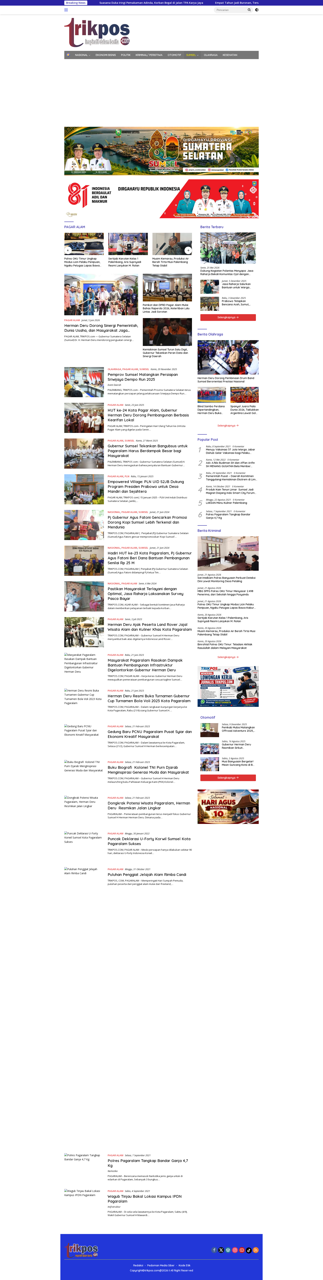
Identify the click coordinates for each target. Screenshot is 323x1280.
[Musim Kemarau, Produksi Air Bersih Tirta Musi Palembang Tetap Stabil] (172, 244)
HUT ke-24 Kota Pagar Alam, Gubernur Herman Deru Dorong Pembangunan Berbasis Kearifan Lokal (148, 415)
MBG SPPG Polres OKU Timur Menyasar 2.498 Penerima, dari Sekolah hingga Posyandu (225, 592)
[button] (249, 10)
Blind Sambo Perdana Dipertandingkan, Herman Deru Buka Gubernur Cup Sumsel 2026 (211, 410)
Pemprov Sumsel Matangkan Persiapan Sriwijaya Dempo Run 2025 (143, 377)
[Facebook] (214, 1250)
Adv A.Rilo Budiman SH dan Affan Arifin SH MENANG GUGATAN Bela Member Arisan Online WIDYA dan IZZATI (230, 464)
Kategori (72, 63)
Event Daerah (114, 385)
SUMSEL (191, 55)
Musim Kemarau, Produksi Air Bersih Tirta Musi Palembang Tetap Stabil (170, 262)
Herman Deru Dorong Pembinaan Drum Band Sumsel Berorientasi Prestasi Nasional (226, 379)
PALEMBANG (132, 63)
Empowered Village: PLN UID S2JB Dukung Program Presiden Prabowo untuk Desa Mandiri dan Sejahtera (146, 486)
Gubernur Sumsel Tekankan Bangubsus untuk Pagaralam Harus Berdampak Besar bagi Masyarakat (148, 451)
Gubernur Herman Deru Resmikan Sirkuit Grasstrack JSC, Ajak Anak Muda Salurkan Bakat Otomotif (238, 746)
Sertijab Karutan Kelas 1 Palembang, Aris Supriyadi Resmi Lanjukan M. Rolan (124, 262)
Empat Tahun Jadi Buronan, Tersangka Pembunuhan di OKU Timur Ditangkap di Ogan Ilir (208, 2)
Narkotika (113, 1171)
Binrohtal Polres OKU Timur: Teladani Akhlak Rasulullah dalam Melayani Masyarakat (225, 646)
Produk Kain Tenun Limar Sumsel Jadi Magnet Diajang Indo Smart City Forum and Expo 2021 (230, 491)
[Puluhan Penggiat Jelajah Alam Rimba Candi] (84, 1007)
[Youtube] (242, 1250)
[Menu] (66, 10)
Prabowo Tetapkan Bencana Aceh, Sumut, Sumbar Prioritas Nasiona (238, 302)
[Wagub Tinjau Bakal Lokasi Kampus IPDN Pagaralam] (84, 1204)
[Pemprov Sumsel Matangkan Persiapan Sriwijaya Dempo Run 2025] (84, 382)
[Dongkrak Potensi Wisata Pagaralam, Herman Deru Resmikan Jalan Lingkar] (84, 811)
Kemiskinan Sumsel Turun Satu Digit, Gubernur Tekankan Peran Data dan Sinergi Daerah (165, 353)
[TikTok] (249, 1250)
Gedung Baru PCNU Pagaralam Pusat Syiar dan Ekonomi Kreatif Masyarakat (150, 734)
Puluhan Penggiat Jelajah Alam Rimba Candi (147, 874)
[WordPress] (228, 1250)
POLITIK (125, 55)
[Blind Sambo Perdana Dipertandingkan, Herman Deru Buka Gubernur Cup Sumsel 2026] (212, 395)
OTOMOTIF (174, 55)
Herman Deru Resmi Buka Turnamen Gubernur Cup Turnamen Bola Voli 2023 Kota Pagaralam (149, 698)
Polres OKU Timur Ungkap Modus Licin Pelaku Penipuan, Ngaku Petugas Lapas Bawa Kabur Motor (82, 262)
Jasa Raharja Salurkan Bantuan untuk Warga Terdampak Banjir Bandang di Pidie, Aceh (236, 285)
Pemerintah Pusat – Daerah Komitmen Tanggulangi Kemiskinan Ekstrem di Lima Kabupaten (231, 477)
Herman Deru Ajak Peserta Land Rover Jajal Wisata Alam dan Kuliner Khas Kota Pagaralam (150, 627)
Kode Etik (184, 1265)
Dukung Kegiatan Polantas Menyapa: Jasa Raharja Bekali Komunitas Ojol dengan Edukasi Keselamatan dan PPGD (226, 272)
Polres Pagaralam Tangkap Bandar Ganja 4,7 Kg (228, 516)
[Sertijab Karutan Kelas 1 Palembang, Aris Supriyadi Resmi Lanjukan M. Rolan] (128, 244)
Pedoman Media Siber (161, 1265)
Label (148, 63)
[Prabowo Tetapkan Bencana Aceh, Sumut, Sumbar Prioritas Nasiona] (209, 304)
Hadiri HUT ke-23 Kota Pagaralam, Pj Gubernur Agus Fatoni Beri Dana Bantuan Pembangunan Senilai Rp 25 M (150, 558)
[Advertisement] (161, 95)
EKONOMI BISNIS (106, 55)
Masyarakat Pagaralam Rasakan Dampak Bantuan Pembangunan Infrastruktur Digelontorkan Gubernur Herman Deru (145, 665)
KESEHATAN (230, 55)
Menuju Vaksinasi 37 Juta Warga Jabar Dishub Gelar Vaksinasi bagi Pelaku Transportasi (230, 451)
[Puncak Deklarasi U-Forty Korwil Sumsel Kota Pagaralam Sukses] (84, 846)
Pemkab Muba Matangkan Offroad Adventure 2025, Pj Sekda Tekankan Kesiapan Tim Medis (238, 729)
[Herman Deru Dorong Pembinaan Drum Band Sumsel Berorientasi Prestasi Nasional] (228, 357)
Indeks (164, 63)
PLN (127, 476)
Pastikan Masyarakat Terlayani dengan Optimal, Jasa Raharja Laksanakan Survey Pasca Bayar (145, 593)
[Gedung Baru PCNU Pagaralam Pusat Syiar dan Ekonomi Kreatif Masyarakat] (84, 739)
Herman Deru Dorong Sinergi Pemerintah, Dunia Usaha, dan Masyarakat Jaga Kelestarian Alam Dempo (101, 330)
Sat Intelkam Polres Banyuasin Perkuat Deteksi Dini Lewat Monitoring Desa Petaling (227, 579)
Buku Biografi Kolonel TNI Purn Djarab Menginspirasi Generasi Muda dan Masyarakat (148, 770)
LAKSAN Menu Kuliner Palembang (226, 503)
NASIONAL (81, 55)
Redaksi (138, 1265)
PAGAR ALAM (72, 320)
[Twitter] (221, 1250)
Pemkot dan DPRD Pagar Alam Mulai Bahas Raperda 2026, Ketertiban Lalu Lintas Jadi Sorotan (166, 308)
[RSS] (256, 1250)
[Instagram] (235, 1250)
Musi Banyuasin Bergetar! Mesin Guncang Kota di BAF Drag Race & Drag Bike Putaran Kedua (239, 763)
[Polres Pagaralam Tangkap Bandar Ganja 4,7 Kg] (84, 1168)
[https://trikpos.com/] (97, 32)
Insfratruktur (114, 1206)
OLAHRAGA (211, 55)
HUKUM (89, 63)
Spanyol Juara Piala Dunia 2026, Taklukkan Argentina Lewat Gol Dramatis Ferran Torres (244, 410)
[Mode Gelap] (257, 10)
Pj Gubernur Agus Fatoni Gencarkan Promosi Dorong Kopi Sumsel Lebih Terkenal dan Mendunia (147, 522)
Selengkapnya (227, 317)
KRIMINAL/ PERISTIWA (149, 55)
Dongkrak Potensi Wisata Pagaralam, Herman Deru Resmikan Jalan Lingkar (149, 805)
